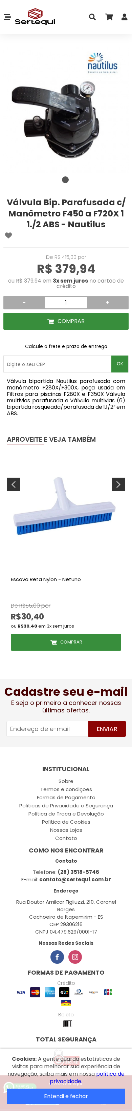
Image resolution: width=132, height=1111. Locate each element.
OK (120, 364)
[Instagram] (75, 957)
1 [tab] (65, 179)
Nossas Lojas (66, 830)
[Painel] (125, 18)
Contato (66, 838)
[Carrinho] (108, 18)
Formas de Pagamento (66, 797)
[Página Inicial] (33, 17)
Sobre (66, 781)
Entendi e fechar (66, 1096)
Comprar (71, 321)
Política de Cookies (66, 821)
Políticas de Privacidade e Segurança (66, 805)
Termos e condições (66, 789)
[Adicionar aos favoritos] (8, 235)
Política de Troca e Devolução (66, 813)
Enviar (107, 729)
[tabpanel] (66, 110)
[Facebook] (57, 957)
